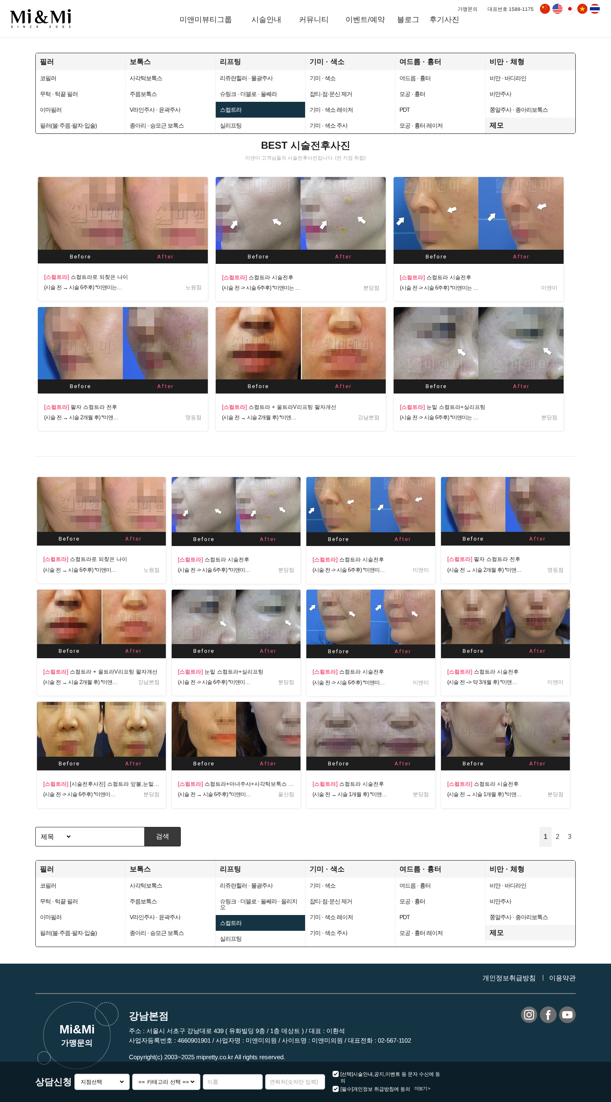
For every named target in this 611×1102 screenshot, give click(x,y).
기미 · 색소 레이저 (331, 109)
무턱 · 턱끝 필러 (59, 94)
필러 (47, 61)
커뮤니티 (314, 19)
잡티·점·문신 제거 (331, 94)
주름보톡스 (143, 94)
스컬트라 (230, 109)
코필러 (48, 78)
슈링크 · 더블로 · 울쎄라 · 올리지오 (258, 904)
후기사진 (444, 19)
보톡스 (140, 61)
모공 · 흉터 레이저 (421, 125)
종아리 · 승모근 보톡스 (157, 125)
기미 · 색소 (327, 61)
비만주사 (500, 94)
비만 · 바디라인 (508, 78)
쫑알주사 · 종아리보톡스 (519, 109)
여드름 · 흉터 (420, 61)
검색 (162, 836)
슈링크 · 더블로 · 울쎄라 (248, 94)
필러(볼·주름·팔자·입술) (68, 125)
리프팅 (230, 61)
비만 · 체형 (507, 61)
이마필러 (51, 109)
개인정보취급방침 (509, 977)
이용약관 (562, 977)
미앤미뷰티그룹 (205, 19)
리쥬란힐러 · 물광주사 (246, 78)
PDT (404, 109)
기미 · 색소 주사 (328, 125)
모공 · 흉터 (412, 94)
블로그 (408, 19)
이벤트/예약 (365, 19)
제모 (497, 125)
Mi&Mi (76, 1035)
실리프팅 (230, 125)
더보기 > (422, 1088)
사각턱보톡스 (146, 78)
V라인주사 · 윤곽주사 (155, 109)
